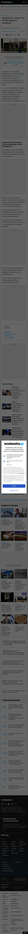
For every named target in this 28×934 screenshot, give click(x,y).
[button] (14, 465)
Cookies (25, 932)
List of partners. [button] (21, 473)
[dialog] (14, 467)
